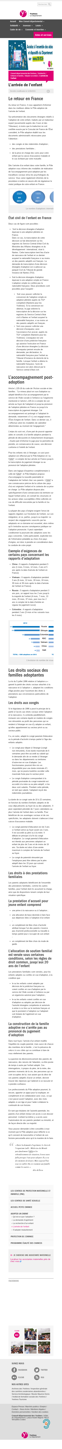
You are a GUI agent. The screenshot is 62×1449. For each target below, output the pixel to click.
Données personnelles (21, 1412)
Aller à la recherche (31, 2)
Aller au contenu (20, 2)
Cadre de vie (15, 30)
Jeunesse (26, 25)
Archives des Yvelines (21, 1389)
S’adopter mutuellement (23, 1230)
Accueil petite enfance (21, 1207)
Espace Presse (18, 1407)
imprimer (48, 91)
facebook (22, 1370)
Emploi (43, 1407)
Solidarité (13, 25)
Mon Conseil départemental (29, 21)
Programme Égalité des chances (26, 1243)
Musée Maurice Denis (41, 1394)
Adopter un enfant (19, 1214)
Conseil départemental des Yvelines (31, 14)
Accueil (13, 21)
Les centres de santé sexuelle (25, 1201)
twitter (44, 1370)
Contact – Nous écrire (20, 1409)
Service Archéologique (21, 1394)
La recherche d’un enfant (23, 1223)
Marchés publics (32, 1407)
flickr (21, 1377)
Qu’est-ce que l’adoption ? (23, 1217)
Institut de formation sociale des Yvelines (29, 1397)
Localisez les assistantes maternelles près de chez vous (30, 1260)
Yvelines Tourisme (19, 1399)
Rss (42, 1377)
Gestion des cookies (40, 1412)
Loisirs (37, 25)
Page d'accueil (31, 1435)
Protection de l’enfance (22, 1236)
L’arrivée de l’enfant (21, 1227)
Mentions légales (38, 1409)
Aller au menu (10, 2)
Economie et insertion (34, 30)
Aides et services (43, 35)
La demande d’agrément (23, 1220)
